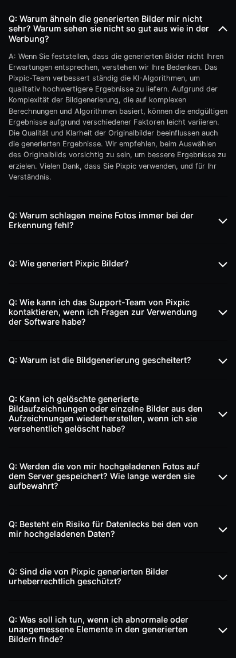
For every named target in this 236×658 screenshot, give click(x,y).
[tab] (118, 28)
